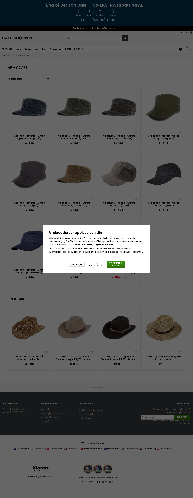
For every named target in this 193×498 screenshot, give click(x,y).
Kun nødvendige (95, 264)
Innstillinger (76, 264)
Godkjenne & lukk (115, 264)
